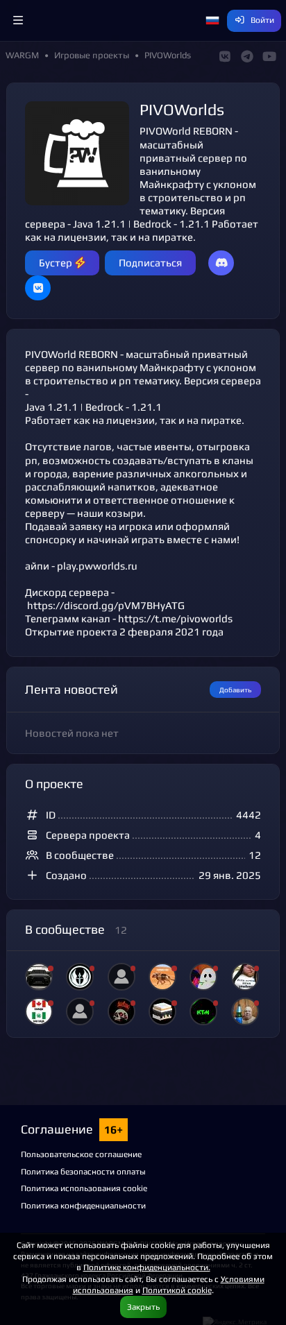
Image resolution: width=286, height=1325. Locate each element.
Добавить (235, 689)
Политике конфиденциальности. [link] (146, 1267)
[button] (18, 21)
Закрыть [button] (143, 1306)
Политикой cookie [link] (177, 1290)
